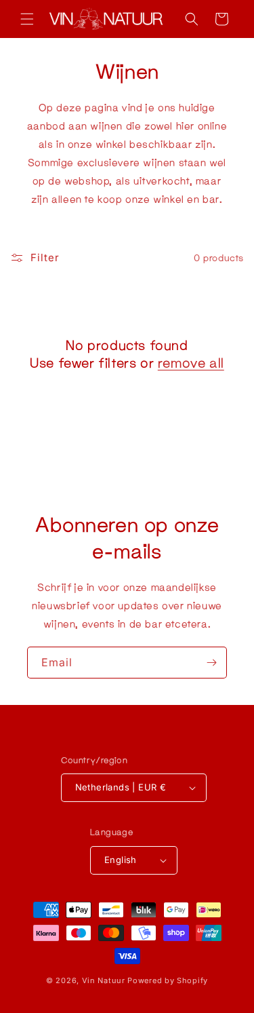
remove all (191, 362)
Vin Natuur (103, 980)
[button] (27, 19)
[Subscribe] (211, 662)
